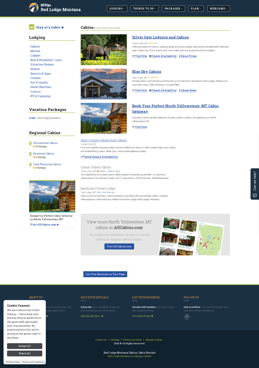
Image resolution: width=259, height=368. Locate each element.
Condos (35, 78)
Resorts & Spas (40, 73)
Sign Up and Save (90, 316)
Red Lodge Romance (48, 117)
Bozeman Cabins (43, 153)
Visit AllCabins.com (119, 246)
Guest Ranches (40, 87)
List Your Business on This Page (105, 274)
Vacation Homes (42, 64)
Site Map (115, 339)
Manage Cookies (154, 339)
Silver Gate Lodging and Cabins (160, 37)
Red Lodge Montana (61, 9)
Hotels (35, 69)
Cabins (35, 46)
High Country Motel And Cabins (104, 140)
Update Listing (113, 171)
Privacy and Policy (132, 339)
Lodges (35, 55)
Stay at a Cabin (48, 27)
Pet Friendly (39, 82)
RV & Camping (40, 96)
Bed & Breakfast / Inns (46, 60)
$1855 (32, 118)
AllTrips (46, 5)
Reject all (24, 353)
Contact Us (101, 339)
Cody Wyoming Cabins (47, 164)
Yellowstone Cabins (45, 143)
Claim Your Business (105, 192)
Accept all (24, 346)
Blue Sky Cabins (146, 71)
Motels (35, 51)
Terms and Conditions (33, 362)
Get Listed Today (141, 316)
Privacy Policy (13, 362)
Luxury (35, 91)
